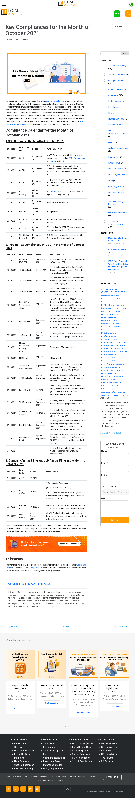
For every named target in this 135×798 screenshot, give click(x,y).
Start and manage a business (117, 202)
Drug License (114, 107)
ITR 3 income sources (108, 352)
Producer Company (23, 768)
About (26, 777)
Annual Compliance (116, 74)
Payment (44, 777)
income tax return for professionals (112, 324)
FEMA (110, 112)
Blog (64, 777)
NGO (110, 180)
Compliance (24, 40)
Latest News (114, 162)
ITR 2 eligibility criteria (108, 333)
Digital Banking (114, 101)
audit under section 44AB (109, 289)
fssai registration (106, 308)
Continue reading (20, 709)
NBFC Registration (116, 174)
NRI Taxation (107, 761)
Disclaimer (82, 777)
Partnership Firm (80, 750)
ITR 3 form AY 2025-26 (117, 348)
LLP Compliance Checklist (109, 386)
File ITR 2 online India (108, 305)
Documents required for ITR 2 (110, 299)
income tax (116, 311)
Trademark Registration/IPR (116, 222)
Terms (92, 777)
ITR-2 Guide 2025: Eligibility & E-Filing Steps (115, 688)
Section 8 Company (117, 192)
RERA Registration (81, 757)
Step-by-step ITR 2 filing (108, 392)
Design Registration (53, 768)
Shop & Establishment (83, 761)
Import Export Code (81, 747)
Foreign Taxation (116, 124)
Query (104, 498)
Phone (105, 475)
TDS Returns (107, 757)
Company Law (114, 89)
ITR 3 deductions (120, 342)
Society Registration (82, 754)
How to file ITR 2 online (121, 308)
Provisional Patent (52, 761)
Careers (34, 777)
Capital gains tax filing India (110, 296)
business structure (54, 101)
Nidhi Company (21, 761)
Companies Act (36, 568)
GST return (51, 192)
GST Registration (109, 743)
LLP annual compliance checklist (111, 383)
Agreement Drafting (117, 65)
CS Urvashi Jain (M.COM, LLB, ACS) (29, 583)
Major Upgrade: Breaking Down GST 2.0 (118, 239)
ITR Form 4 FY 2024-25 (108, 361)
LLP (52, 505)
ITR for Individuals (110, 754)
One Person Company (25, 750)
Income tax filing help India (109, 314)
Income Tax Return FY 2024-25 (111, 327)
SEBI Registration (116, 186)
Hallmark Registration (118, 148)
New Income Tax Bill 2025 (117, 251)
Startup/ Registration (117, 212)
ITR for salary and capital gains (111, 367)
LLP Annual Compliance (108, 380)
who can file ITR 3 (107, 395)
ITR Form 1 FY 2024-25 (108, 358)
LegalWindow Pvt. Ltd (98, 791)
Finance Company (116, 118)
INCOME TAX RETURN (108, 317)
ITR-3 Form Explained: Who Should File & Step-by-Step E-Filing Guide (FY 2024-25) (118, 265)
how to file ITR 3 (106, 311)
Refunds (42, 780)
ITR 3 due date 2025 (107, 345)
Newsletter (55, 777)
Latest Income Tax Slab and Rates (112, 370)
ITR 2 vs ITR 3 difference (109, 339)
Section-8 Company (24, 765)
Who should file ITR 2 (121, 395)
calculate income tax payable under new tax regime (114, 292)
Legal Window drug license (109, 373)
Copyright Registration (54, 757)
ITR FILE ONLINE (122, 352)
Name (104, 451)
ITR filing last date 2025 (109, 355)
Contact (72, 777)
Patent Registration (52, 765)
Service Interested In (111, 486)
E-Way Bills (106, 750)
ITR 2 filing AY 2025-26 (108, 336)
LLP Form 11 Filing (107, 389)
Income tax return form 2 (109, 321)
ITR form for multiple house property (112, 364)
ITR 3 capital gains (107, 342)
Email (104, 463)
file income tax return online (110, 302)
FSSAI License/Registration (117, 132)
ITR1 (112, 330)
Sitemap (60, 780)
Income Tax (113, 156)
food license (120, 305)
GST (110, 142)
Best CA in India (14, 777)
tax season (121, 392)
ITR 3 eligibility (120, 345)
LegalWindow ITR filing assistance (112, 376)
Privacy (51, 780)
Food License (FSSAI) (82, 743)
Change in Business (117, 80)
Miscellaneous (114, 168)
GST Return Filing (109, 747)
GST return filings (17, 124)
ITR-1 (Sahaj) (105, 330)
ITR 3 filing (104, 348)
